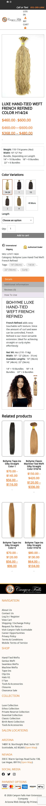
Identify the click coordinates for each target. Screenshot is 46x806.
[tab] (23, 279)
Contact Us (8, 613)
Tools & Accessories (12, 683)
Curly (24, 269)
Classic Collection (11, 718)
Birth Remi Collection (13, 721)
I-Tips (5, 680)
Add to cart (23, 235)
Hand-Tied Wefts (11, 657)
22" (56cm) (10, 269)
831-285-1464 (37, 7)
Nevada (7, 754)
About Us (7, 609)
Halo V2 (6, 677)
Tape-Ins (6, 670)
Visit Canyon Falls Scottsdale (17, 629)
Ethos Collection (10, 708)
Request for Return (12, 626)
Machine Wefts (10, 667)
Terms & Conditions (12, 639)
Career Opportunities (13, 632)
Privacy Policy (9, 636)
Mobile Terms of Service (15, 642)
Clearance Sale (9, 690)
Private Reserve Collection (15, 711)
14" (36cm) (16, 264)
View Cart (7, 619)
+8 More (32, 203)
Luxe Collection (10, 705)
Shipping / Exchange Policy (16, 623)
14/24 (31, 264)
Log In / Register (11, 616)
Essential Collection (12, 715)
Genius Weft (8, 660)
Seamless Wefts (10, 664)
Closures (6, 687)
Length (5, 213)
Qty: (4, 228)
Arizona (7, 740)
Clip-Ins (6, 673)
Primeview (35, 801)
